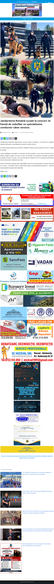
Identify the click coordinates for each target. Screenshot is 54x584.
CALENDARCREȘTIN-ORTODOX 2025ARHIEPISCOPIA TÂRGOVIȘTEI (27, 449)
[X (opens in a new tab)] (46, 3)
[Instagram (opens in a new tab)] (51, 3)
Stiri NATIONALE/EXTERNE (26, 132)
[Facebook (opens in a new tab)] (49, 3)
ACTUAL (16, 132)
